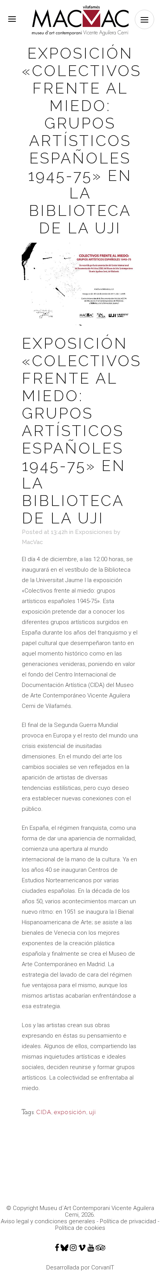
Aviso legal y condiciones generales (48, 1221)
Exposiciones (93, 532)
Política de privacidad (128, 1221)
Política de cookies (80, 1227)
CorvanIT (102, 1267)
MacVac (32, 542)
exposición (70, 1112)
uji (92, 1112)
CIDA (43, 1112)
